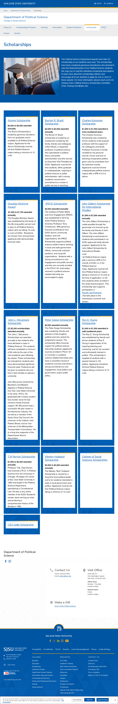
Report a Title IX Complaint (98, 675)
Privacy (93, 649)
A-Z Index (63, 661)
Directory (91, 664)
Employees (64, 681)
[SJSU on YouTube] (67, 640)
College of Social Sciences (15, 21)
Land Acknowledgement (80, 649)
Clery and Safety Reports (69, 669)
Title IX (58, 649)
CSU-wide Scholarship (21, 525)
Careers (63, 678)
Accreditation (48, 649)
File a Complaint (94, 672)
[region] (59, 700)
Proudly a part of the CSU (11, 671)
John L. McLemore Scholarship (18, 321)
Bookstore (63, 672)
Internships (57, 27)
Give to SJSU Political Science (65, 606)
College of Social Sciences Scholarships (94, 458)
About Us (7, 27)
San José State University (20, 3)
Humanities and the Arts (41, 678)
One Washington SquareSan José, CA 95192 (13, 656)
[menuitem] (8, 27)
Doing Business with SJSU (97, 666)
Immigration (64, 687)
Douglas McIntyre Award (18, 205)
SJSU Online (11, 665)
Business (35, 661)
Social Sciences (37, 687)
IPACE (103, 27)
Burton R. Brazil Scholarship (54, 122)
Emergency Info (93, 669)
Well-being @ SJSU (67, 693)
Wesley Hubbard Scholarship (55, 458)
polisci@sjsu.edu (65, 576)
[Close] (115, 700)
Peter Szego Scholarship (59, 320)
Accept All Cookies (102, 700)
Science (34, 684)
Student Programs (74, 27)
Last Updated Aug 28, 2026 (12, 680)
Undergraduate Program (26, 27)
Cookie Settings (104, 649)
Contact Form (93, 661)
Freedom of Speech (67, 684)
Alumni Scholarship (19, 120)
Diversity (66, 649)
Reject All (89, 700)
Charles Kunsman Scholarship (92, 122)
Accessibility (36, 649)
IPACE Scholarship (56, 203)
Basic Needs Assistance (68, 666)
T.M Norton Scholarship (21, 456)
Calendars (63, 675)
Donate (17, 33)
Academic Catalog (66, 664)
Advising (44, 27)
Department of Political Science (20, 11)
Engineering (36, 666)
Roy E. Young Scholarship (89, 321)
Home (5, 11)
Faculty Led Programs (92, 292)
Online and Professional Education (44, 681)
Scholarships (91, 27)
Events (6, 33)
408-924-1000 (11, 659)
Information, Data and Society (42, 675)
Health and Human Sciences (42, 672)
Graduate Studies (38, 669)
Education (35, 664)
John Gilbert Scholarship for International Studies (96, 207)
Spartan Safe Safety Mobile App (71, 690)
